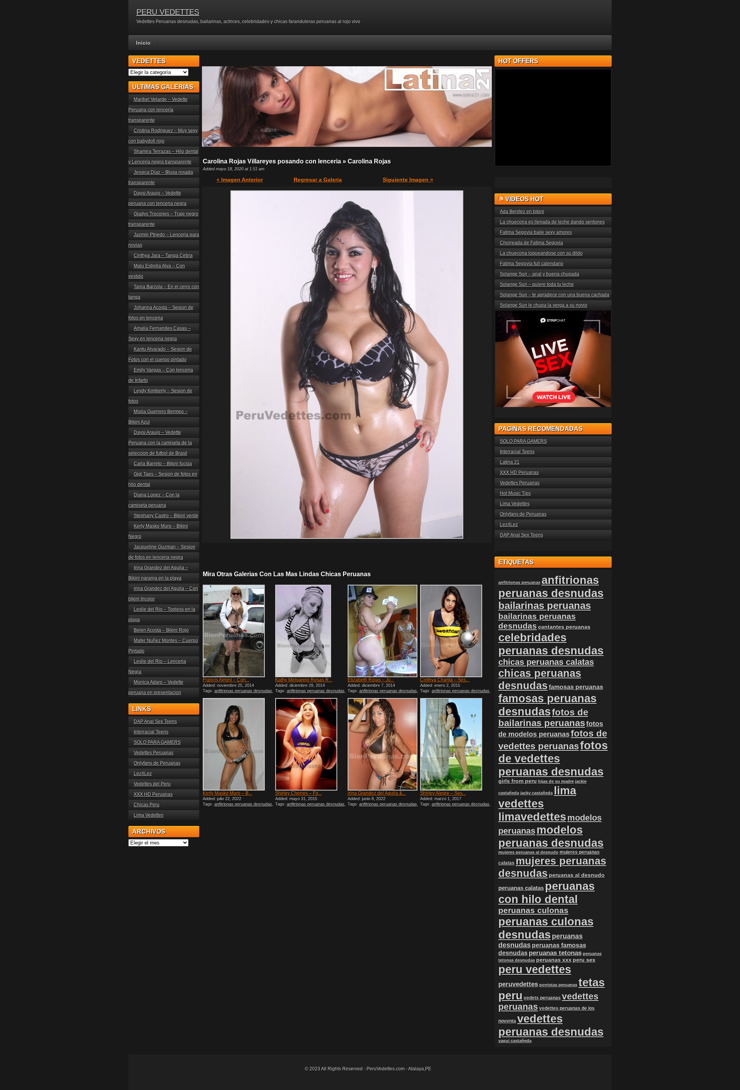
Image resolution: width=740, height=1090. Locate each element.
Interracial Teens (151, 732)
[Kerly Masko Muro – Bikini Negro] (238, 744)
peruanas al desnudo (577, 875)
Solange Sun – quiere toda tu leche (537, 284)
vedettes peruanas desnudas (551, 1025)
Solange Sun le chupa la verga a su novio (543, 305)
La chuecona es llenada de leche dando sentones (552, 222)
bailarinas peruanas (544, 605)
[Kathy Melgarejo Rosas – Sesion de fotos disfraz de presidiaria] (310, 631)
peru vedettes (534, 969)
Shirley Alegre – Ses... (443, 793)
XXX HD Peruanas (153, 794)
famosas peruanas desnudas (547, 705)
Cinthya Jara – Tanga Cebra (163, 255)
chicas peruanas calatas (546, 662)
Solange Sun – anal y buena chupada (539, 274)
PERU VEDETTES (167, 12)
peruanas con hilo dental (546, 892)
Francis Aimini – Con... (226, 680)
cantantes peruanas (564, 627)
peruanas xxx (554, 960)
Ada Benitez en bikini (522, 211)
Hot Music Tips (515, 493)
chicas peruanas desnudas (539, 679)
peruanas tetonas (555, 953)
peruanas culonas (533, 910)
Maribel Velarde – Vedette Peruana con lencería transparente (158, 110)
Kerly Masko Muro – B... (227, 793)
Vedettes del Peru (152, 784)
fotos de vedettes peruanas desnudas (553, 758)
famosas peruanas (576, 686)
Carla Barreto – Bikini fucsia (163, 463)
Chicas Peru (147, 804)
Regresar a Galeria (318, 180)
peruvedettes (518, 984)
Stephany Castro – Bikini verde (166, 515)
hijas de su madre (556, 781)
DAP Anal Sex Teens (155, 721)
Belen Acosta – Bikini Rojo (161, 630)
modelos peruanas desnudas (551, 836)
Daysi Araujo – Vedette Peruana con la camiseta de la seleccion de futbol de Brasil (160, 443)
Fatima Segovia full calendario (531, 263)
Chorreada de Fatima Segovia (531, 243)
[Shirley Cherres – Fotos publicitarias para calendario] (310, 744)
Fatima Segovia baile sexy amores (536, 232)
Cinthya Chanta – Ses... (444, 680)
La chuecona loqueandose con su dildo (541, 253)
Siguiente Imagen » (408, 180)
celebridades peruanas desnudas (551, 644)
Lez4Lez (143, 773)
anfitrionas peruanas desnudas (243, 690)
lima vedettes (537, 797)
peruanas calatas (521, 888)
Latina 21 (510, 462)
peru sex (584, 960)
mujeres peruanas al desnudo (528, 852)
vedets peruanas (542, 998)
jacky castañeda (536, 793)
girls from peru (517, 781)
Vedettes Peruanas (153, 752)
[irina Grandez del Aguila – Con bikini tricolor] (383, 744)
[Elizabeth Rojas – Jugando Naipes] (383, 631)
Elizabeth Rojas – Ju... (371, 680)
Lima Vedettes (148, 815)
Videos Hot (524, 199)
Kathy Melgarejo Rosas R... (303, 680)
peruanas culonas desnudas (546, 928)
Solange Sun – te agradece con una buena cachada (554, 295)
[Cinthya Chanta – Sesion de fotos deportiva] (455, 631)
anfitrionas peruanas (519, 582)
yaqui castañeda (514, 1040)
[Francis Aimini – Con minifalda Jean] (238, 631)
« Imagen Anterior (240, 180)
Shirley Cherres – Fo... (298, 793)
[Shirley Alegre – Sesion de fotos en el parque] (455, 744)
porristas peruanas (558, 984)
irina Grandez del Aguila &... (377, 793)
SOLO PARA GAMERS (157, 742)
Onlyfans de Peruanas (157, 763)
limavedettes (532, 816)
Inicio (143, 43)
